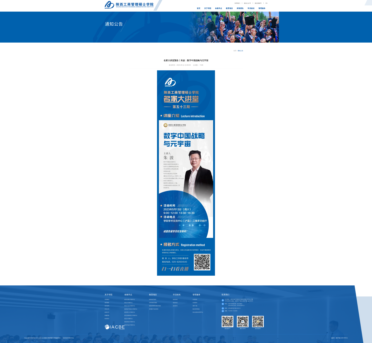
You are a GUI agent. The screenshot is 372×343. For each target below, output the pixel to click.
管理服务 (261, 8)
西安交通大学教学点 (129, 299)
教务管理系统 (196, 309)
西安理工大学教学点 (129, 312)
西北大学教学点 (128, 302)
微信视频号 (258, 3)
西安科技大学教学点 (129, 321)
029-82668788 (232, 303)
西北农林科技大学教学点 (130, 315)
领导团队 (107, 302)
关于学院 (207, 8)
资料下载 (195, 306)
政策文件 (107, 312)
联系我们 (237, 3)
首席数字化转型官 (153, 309)
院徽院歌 (107, 315)
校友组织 (175, 299)
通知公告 (240, 50)
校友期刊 (175, 306)
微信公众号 (247, 3)
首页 (198, 8)
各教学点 (218, 8)
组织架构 (107, 306)
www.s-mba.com (39, 338)
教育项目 (229, 8)
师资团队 (240, 8)
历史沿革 (107, 309)
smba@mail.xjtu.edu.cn (234, 308)
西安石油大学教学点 (129, 325)
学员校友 (251, 8)
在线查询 (195, 302)
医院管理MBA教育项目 (155, 306)
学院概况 (107, 299)
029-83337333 (232, 305)
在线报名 (195, 299)
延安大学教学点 (128, 318)
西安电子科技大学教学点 (130, 309)
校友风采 (175, 302)
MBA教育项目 (152, 299)
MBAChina (71, 338)
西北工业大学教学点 (129, 306)
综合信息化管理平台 (198, 312)
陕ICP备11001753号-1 (342, 338)
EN (266, 3)
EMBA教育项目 (153, 302)
